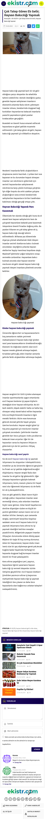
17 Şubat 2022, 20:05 (19, 770)
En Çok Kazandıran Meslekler (29, 663)
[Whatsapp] (30, 799)
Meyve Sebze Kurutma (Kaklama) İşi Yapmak (26, 672)
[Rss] (39, 799)
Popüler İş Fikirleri (25, 689)
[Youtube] (22, 799)
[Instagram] (14, 799)
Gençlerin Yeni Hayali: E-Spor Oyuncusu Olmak (29, 646)
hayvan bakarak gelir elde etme (26, 628)
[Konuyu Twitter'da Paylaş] (33, 26)
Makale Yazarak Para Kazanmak (26, 655)
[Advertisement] (22, 72)
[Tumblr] (34, 799)
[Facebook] (6, 799)
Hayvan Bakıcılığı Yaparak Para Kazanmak (16, 631)
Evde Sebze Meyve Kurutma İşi (29, 681)
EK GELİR (15, 18)
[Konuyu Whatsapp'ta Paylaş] (38, 26)
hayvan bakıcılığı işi (21, 459)
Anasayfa (7, 18)
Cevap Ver (18, 762)
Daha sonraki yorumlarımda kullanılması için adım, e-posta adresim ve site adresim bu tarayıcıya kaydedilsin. (21, 740)
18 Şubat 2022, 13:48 (19, 758)
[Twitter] (10, 799)
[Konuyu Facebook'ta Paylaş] (29, 26)
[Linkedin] (18, 799)
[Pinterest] (26, 799)
